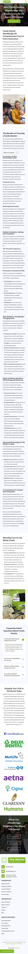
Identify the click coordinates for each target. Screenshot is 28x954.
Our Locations (4, 923)
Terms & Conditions (17, 943)
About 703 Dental (5, 902)
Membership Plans (5, 926)
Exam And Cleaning (6, 892)
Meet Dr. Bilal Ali (5, 905)
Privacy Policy (9, 943)
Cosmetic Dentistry (6, 889)
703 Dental (13, 942)
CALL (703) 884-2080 (7, 951)
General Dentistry (5, 884)
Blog (2, 913)
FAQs (2, 933)
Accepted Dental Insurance (7, 931)
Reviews (3, 910)
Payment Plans (4, 928)
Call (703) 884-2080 (14, 836)
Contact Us (4, 907)
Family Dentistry (5, 894)
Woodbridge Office (14, 849)
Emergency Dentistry (6, 886)
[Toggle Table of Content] (16, 152)
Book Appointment (14, 21)
